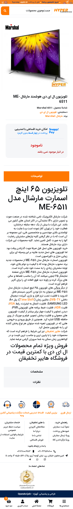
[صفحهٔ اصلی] (36, 501)
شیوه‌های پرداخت (61, 431)
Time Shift (27, 300)
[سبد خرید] (9, 501)
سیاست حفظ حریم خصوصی (12, 428)
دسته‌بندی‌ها (64, 505)
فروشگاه (50, 505)
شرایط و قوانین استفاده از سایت (12, 436)
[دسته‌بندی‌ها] (64, 501)
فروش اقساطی (36, 440)
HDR (57, 308)
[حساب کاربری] (23, 501)
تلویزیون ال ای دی (48, 112)
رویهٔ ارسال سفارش (61, 435)
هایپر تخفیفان (52, 331)
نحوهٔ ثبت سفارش (61, 427)
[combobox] (30, 10)
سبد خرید (8, 505)
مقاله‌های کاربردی (37, 427)
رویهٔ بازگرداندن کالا (61, 440)
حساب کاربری (22, 505)
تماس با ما (36, 435)
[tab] (36, 176)
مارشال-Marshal (54, 116)
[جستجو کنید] (5, 10)
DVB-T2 (55, 300)
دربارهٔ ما (36, 431)
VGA (12, 304)
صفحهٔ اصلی (36, 505)
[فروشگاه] (50, 501)
